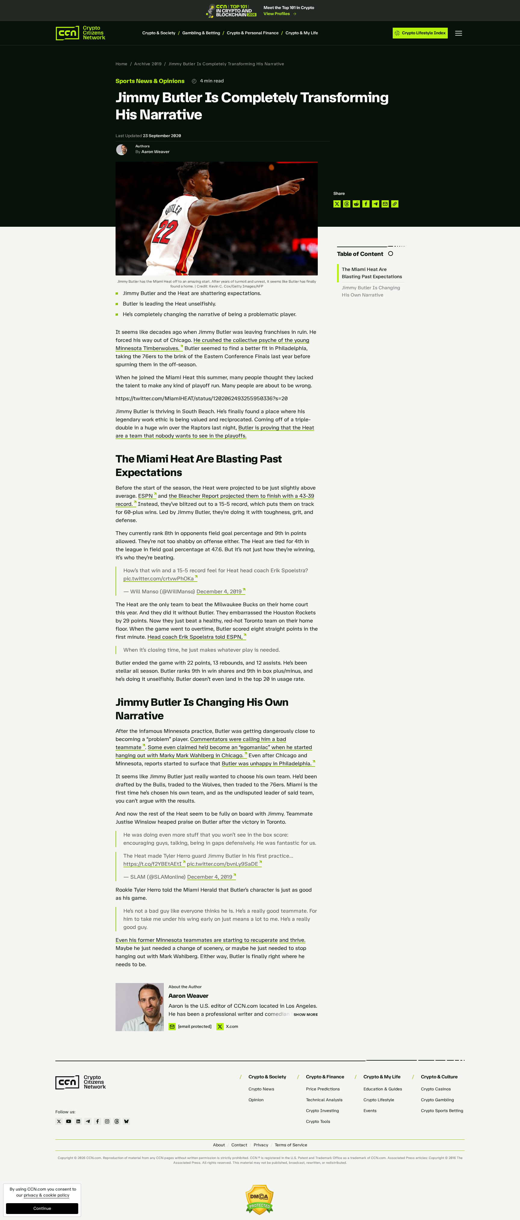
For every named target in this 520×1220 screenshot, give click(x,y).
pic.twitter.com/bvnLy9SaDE (222, 864)
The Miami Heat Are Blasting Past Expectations (372, 272)
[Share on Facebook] (366, 203)
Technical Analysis (324, 1099)
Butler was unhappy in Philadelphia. (266, 763)
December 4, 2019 (219, 591)
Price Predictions (323, 1089)
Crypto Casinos (436, 1089)
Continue (42, 1208)
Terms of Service (291, 1145)
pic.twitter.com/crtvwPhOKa (158, 578)
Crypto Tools (318, 1121)
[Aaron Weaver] (140, 1007)
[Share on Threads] (346, 203)
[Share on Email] (385, 203)
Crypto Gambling (437, 1099)
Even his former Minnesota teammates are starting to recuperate (197, 940)
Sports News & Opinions (150, 81)
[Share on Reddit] (356, 203)
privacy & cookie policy (46, 1195)
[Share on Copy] (394, 203)
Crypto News (261, 1089)
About (219, 1145)
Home (122, 63)
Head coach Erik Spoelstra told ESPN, (195, 637)
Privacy (261, 1145)
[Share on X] (337, 203)
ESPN (145, 496)
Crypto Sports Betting (442, 1110)
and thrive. (292, 940)
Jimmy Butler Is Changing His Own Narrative (371, 291)
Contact (239, 1145)
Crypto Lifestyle (379, 1099)
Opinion (256, 1099)
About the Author (185, 986)
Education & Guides (383, 1089)
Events (370, 1110)
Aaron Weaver (155, 151)
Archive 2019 (148, 63)
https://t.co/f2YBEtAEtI (152, 864)
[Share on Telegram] (375, 203)
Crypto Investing (322, 1110)
